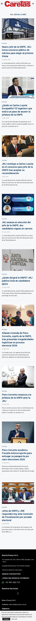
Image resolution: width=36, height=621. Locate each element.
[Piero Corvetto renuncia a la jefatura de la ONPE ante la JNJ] (18, 377)
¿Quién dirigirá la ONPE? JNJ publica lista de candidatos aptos (17, 280)
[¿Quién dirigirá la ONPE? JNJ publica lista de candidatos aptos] (18, 260)
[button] (18, 593)
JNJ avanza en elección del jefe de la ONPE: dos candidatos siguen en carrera (17, 225)
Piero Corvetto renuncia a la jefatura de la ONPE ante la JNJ (16, 397)
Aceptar (6, 619)
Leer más (14, 619)
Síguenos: (6, 609)
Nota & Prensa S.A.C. (10, 555)
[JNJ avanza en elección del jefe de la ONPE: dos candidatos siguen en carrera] (18, 204)
